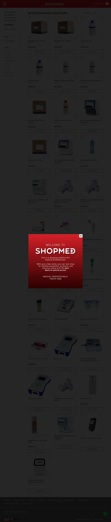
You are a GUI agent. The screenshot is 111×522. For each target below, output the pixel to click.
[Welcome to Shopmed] (55, 288)
